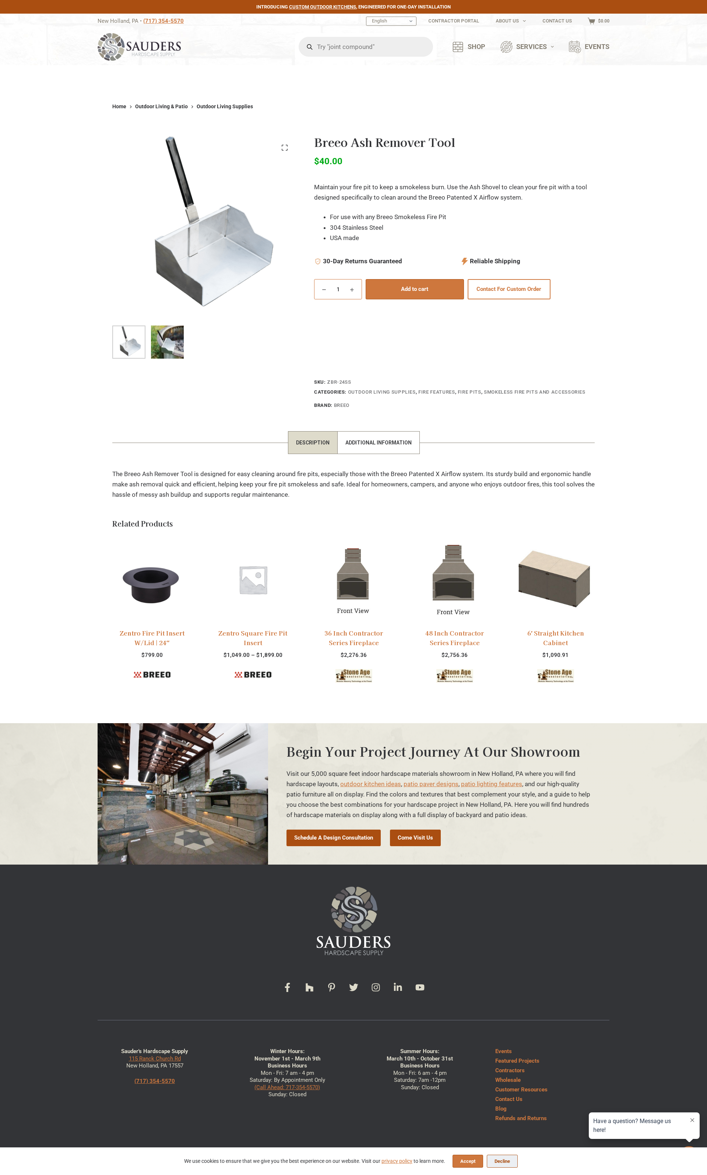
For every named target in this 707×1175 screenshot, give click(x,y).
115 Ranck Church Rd (155, 1058)
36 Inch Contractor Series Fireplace (353, 637)
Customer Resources (521, 1089)
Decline (502, 1161)
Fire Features (436, 392)
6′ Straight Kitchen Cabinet (555, 637)
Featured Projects (517, 1061)
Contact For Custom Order (508, 289)
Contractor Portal (453, 21)
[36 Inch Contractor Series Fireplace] (353, 579)
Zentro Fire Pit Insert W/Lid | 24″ (151, 637)
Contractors (510, 1070)
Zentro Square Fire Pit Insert (252, 637)
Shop (476, 46)
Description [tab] (313, 443)
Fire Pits (469, 392)
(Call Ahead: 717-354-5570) (287, 1087)
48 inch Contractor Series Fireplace (454, 637)
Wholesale (508, 1080)
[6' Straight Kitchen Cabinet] (555, 579)
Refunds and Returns (521, 1118)
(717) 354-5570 (163, 21)
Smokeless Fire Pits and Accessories (534, 392)
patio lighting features (491, 784)
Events (597, 46)
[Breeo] (151, 674)
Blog (501, 1108)
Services (531, 46)
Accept (467, 1161)
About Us (507, 21)
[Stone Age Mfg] (353, 676)
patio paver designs (431, 784)
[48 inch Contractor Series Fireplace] (454, 579)
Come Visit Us (415, 837)
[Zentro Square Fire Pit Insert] (252, 579)
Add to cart (414, 289)
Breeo (341, 405)
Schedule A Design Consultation (333, 837)
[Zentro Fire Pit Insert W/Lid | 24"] (151, 579)
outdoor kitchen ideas (370, 784)
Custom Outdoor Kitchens (322, 7)
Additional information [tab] (378, 443)
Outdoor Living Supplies (382, 392)
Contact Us (557, 21)
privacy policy (396, 1161)
